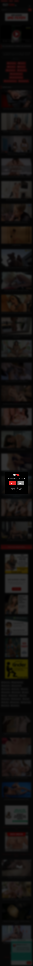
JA (12, 483)
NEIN (20, 483)
